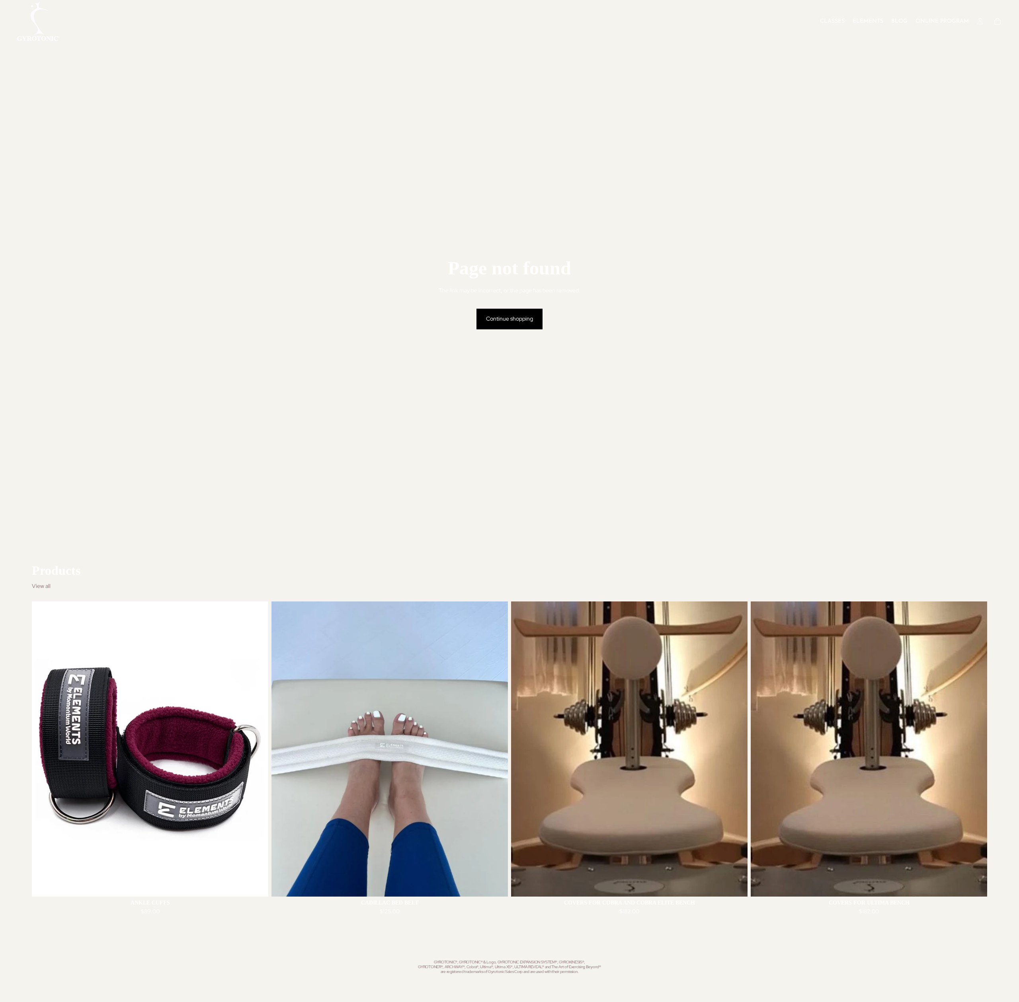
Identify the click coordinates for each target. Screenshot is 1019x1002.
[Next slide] (256, 749)
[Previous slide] (44, 749)
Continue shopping (509, 318)
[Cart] (997, 21)
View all (41, 586)
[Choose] (256, 884)
